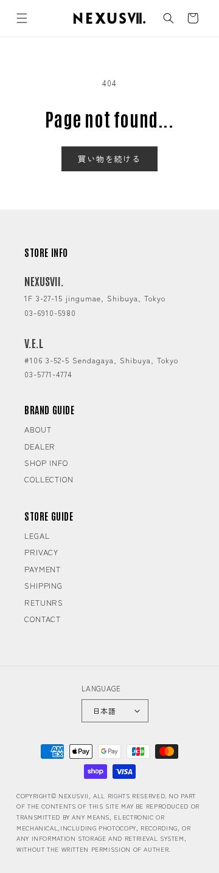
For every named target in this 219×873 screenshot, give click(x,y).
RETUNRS (43, 602)
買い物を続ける (109, 158)
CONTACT (42, 619)
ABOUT (38, 429)
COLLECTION (49, 479)
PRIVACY (41, 552)
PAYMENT (42, 569)
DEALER (39, 446)
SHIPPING (43, 585)
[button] (22, 18)
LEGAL (37, 535)
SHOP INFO (46, 462)
